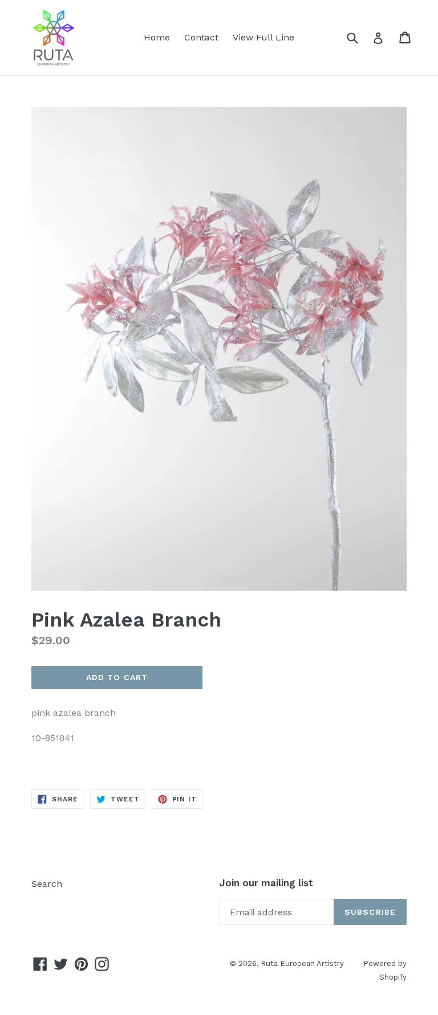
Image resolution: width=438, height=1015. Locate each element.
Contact (201, 37)
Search (46, 883)
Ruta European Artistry (303, 963)
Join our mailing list (266, 883)
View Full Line (263, 37)
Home (157, 37)
